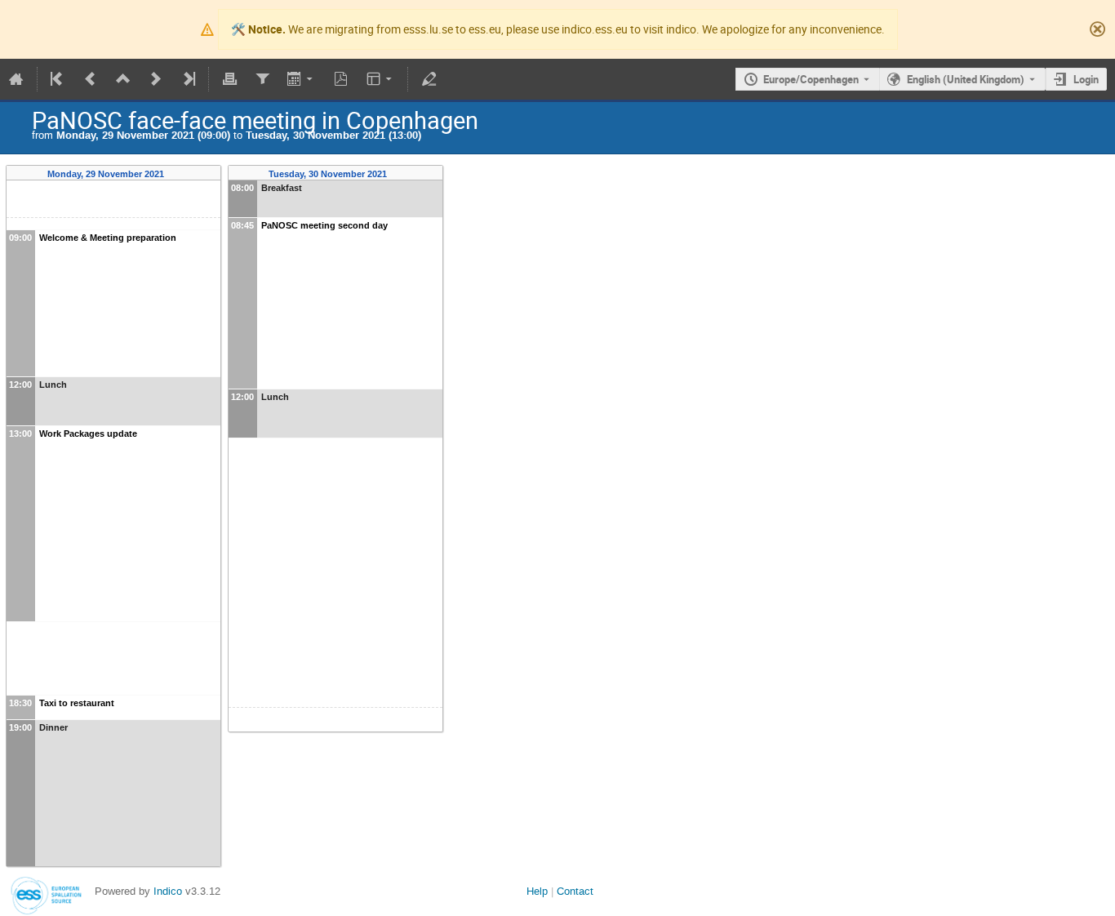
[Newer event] (156, 79)
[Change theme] (381, 79)
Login (1086, 79)
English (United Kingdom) (965, 79)
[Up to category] (123, 79)
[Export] (301, 79)
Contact (575, 891)
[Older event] (90, 79)
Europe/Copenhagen (811, 79)
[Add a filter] (262, 79)
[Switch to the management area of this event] (428, 79)
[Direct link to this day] (175, 174)
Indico (167, 891)
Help (537, 891)
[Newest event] (187, 79)
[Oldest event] (58, 79)
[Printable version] (229, 79)
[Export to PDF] (341, 79)
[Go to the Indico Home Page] (16, 79)
